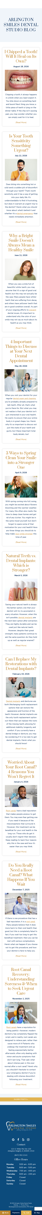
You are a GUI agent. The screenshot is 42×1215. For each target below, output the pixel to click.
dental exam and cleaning (24, 398)
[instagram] (28, 1139)
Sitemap (16, 1205)
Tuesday (10, 1167)
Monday (10, 1164)
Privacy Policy (25, 1205)
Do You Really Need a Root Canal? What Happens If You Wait (21, 875)
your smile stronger (24, 533)
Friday (9, 1177)
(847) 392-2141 (21, 1155)
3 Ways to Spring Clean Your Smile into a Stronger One (21, 460)
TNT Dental (30, 1207)
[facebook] (18, 1139)
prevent (32, 310)
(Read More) (21, 122)
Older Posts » (21, 1099)
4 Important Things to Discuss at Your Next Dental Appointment (21, 351)
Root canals (11, 810)
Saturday (10, 1180)
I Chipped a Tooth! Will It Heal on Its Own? (21, 57)
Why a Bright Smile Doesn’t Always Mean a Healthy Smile (21, 243)
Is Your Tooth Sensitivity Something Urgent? (21, 143)
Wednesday (11, 1170)
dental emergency (25, 213)
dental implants (25, 617)
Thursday (10, 1174)
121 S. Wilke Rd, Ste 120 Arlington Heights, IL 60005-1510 (21, 1150)
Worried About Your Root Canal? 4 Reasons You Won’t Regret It (21, 769)
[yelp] (23, 1139)
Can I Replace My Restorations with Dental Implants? (21, 664)
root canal (30, 921)
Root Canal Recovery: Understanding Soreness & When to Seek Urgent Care (21, 982)
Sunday (9, 1183)
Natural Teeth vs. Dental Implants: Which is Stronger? (21, 563)
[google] (13, 1139)
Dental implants (13, 701)
